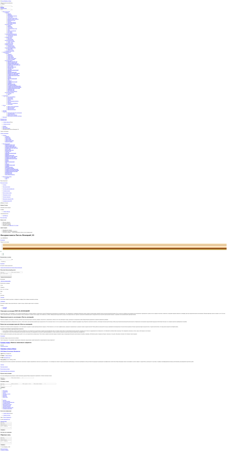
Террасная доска (11, 45)
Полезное (5, 111)
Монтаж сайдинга (11, 107)
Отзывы (9, 100)
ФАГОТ (9, 76)
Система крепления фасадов (11, 33)
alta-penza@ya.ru (6, 419)
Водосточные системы (5, 368)
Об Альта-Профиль (11, 96)
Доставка (5, 110)
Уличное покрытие (9, 44)
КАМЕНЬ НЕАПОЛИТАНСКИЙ (14, 87)
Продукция (5, 127)
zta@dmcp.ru (5, 215)
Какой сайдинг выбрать (12, 114)
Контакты (5, 117)
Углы (9, 29)
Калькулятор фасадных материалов (15, 112)
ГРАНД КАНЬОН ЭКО (12, 62)
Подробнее (2, 335)
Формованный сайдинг (12, 15)
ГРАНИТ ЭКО (10, 68)
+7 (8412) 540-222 (6, 122)
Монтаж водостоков (12, 109)
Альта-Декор (10, 16)
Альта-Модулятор (11, 113)
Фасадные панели (8, 24)
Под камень (10, 31)
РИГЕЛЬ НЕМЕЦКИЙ (12, 78)
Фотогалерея (10, 97)
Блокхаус (9, 21)
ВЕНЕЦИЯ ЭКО (11, 89)
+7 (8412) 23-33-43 (6, 124)
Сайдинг (7, 12)
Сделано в (4, 449)
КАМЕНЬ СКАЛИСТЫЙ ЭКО (14, 64)
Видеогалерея (10, 98)
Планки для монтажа (12, 30)
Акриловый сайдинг (12, 22)
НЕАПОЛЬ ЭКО (11, 90)
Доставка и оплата (6, 393)
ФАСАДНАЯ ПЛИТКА (12, 91)
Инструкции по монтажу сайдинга (15, 115)
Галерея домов (5, 342)
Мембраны (10, 14)
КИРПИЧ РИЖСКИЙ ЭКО (13, 63)
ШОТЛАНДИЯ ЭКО (12, 66)
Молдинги (10, 38)
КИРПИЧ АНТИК (11, 84)
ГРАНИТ (9, 77)
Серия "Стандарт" (11, 41)
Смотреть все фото (4, 346)
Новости (9, 102)
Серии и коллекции (7, 52)
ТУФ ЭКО (10, 69)
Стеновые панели (8, 37)
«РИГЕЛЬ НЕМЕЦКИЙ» (5, 281)
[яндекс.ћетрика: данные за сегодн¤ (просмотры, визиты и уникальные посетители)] (4, 448)
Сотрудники (10, 104)
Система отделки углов (12, 18)
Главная (4, 126)
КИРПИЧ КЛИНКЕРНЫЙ (13, 70)
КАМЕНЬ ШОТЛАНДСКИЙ (13, 75)
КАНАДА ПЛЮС (11, 59)
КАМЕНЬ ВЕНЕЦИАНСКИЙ (14, 88)
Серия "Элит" (10, 42)
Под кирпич (10, 32)
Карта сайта (5, 397)
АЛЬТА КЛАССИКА (12, 58)
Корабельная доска (11, 20)
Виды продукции (6, 11)
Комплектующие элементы (13, 19)
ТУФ (9, 79)
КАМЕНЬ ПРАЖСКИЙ (12, 81)
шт (12, 259)
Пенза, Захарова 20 (7, 417)
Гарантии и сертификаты (13, 103)
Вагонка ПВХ (10, 39)
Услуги (4, 105)
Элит (9, 94)
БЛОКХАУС (10, 55)
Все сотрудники (3, 217)
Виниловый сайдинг (12, 23)
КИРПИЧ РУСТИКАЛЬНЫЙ (14, 73)
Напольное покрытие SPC (10, 47)
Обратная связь (3, 421)
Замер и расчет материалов (13, 106)
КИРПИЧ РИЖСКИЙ (12, 72)
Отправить (3, 379)
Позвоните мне (3, 8)
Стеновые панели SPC (9, 51)
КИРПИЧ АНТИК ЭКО (12, 61)
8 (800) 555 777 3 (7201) (13, 225)
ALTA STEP (10, 48)
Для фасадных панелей (12, 35)
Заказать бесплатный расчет (6, 267)
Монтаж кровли (11, 108)
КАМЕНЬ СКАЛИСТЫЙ (13, 74)
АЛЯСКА (10, 54)
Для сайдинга (10, 36)
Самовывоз (2, 301)
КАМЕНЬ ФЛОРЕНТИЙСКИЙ (14, 86)
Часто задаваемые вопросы (13, 101)
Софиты (9, 13)
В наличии (2, 240)
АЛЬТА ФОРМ (11, 57)
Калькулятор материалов (17, 267)
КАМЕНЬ (10, 82)
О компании (5, 95)
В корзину (2, 263)
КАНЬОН (10, 80)
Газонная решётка (11, 46)
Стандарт (9, 93)
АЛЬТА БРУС (10, 56)
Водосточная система (9, 40)
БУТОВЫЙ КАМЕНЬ (12, 85)
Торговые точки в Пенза (8, 348)
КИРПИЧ (9, 71)
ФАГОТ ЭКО (10, 65)
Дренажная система (9, 43)
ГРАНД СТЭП (10, 49)
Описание (5, 307)
